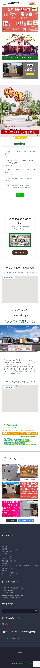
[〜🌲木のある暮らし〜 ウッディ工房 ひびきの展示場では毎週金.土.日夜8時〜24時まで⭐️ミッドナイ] (11, 508)
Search (36, 611)
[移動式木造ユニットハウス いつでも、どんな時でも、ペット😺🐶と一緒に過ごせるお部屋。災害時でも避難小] (11, 472)
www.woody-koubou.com (13, 597)
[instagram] (3, 625)
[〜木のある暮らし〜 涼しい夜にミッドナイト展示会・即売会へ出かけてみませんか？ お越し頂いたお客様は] (29, 472)
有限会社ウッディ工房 (24, 663)
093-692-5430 (11, 590)
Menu (4, 3)
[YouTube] (21, 652)
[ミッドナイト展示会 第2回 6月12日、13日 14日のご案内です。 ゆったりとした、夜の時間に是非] (29, 490)
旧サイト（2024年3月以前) (11, 638)
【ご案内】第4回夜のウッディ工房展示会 (18, 178)
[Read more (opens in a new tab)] (32, 3)
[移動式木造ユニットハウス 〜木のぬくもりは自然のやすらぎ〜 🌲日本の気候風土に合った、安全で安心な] (29, 508)
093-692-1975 (9, 593)
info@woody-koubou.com (14, 595)
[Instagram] (19, 652)
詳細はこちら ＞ (21, 137)
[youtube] (6, 625)
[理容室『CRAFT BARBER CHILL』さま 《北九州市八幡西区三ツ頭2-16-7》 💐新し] (11, 490)
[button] (20, 195)
